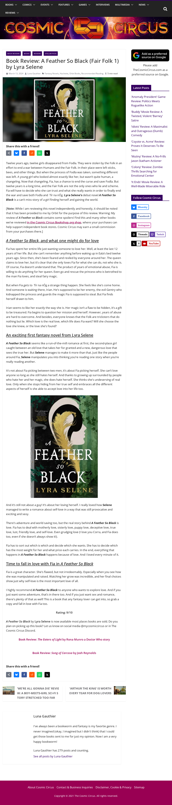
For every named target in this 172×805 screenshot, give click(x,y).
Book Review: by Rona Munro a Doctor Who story (64, 639)
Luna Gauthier (34, 73)
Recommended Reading (92, 73)
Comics (27, 4)
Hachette (64, 73)
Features (64, 4)
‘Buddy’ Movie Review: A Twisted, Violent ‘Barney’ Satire (147, 116)
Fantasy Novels (52, 73)
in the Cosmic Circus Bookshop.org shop (54, 222)
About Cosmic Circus (41, 787)
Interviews (103, 4)
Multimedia (122, 4)
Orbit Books (74, 73)
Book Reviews (13, 53)
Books (9, 4)
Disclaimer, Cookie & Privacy (113, 787)
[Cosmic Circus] (86, 19)
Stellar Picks (50, 53)
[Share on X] (47, 153)
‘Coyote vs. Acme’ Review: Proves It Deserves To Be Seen (148, 146)
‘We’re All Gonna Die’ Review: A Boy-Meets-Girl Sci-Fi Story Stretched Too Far (38, 692)
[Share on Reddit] (32, 153)
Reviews (10, 12)
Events (45, 4)
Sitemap (139, 787)
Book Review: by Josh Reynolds (64, 653)
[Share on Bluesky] (16, 153)
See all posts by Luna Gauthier (53, 756)
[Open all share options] (8, 153)
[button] (15, 4)
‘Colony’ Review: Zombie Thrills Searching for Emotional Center (147, 171)
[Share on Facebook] (24, 153)
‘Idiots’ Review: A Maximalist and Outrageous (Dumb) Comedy (149, 131)
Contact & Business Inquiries (75, 787)
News (142, 4)
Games (83, 4)
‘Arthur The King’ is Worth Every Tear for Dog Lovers (90, 690)
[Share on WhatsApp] (39, 153)
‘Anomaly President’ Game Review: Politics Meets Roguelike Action (148, 101)
